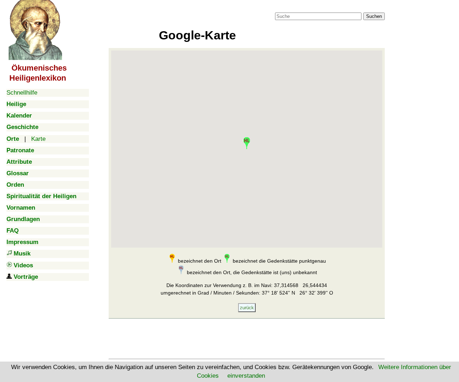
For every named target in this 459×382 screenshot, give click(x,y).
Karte (38, 138)
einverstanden (246, 375)
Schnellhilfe (21, 92)
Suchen (374, 16)
